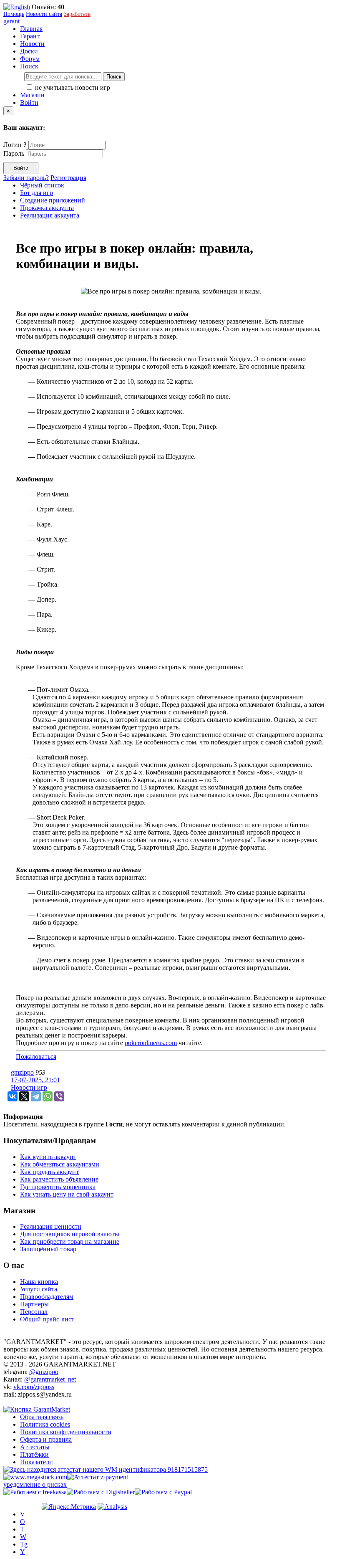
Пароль (13, 153)
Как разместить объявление (59, 1179)
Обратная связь (41, 1416)
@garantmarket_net (50, 1379)
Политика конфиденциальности (65, 1431)
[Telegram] (36, 1096)
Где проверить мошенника (58, 1186)
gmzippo (22, 1072)
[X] (24, 1096)
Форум (30, 58)
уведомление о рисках (35, 1484)
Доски (29, 51)
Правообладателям (46, 1296)
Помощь (13, 14)
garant (11, 21)
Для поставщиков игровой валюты (69, 1234)
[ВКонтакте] (13, 1096)
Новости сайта (44, 14)
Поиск (113, 76)
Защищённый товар (48, 1249)
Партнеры (34, 1304)
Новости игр (29, 1087)
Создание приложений (52, 200)
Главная (31, 28)
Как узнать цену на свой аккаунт (66, 1194)
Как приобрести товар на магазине (69, 1241)
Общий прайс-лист (47, 1319)
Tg (24, 1544)
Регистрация (68, 177)
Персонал (34, 1311)
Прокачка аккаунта (47, 207)
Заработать (77, 14)
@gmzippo (43, 1371)
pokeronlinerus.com (151, 1042)
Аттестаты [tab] (35, 1446)
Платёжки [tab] (34, 1454)
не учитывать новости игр (71, 87)
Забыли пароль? (26, 177)
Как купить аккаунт (48, 1156)
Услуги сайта (38, 1289)
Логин (15, 144)
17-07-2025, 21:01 (35, 1079)
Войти (29, 102)
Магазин (32, 95)
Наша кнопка (39, 1281)
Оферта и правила (46, 1439)
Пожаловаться (36, 1056)
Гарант (30, 36)
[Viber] (59, 1096)
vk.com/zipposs (33, 1386)
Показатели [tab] (36, 1461)
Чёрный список (42, 185)
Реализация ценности (50, 1226)
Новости (32, 43)
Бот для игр (36, 192)
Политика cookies (45, 1424)
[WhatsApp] (48, 1096)
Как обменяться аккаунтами (59, 1164)
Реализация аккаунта (49, 215)
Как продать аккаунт (49, 1171)
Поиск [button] (29, 66)
